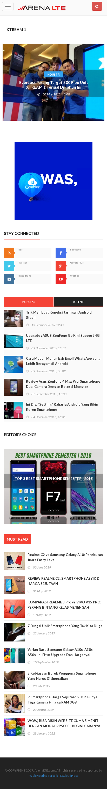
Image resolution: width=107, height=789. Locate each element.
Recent (78, 301)
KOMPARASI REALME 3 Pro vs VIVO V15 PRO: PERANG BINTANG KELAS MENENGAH (64, 604)
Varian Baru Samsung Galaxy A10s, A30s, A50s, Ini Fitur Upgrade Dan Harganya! (60, 652)
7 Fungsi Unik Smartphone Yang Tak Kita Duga (65, 626)
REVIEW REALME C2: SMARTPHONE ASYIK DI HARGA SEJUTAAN (64, 581)
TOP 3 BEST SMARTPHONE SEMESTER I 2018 (53, 478)
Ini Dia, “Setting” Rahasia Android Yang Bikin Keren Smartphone (62, 407)
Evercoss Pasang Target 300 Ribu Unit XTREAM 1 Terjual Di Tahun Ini (53, 84)
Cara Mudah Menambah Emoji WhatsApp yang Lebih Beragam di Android (63, 361)
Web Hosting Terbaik (43, 776)
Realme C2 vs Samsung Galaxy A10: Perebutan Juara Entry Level (65, 557)
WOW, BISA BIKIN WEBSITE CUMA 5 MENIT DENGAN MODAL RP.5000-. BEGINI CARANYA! (65, 723)
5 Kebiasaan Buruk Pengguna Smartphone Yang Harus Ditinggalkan (62, 676)
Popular (28, 301)
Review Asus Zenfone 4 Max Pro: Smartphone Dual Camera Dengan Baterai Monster (63, 384)
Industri (53, 74)
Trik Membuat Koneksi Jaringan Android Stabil (59, 315)
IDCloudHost (69, 776)
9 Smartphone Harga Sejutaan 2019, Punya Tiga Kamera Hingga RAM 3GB (62, 699)
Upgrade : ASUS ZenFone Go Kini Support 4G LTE (62, 338)
